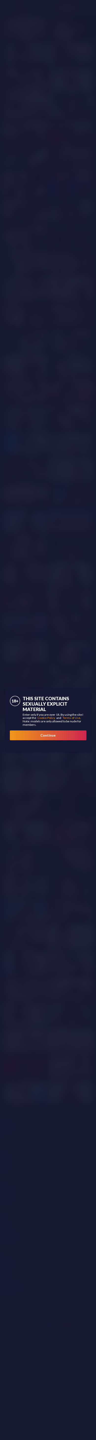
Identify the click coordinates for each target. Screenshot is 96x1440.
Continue (48, 735)
